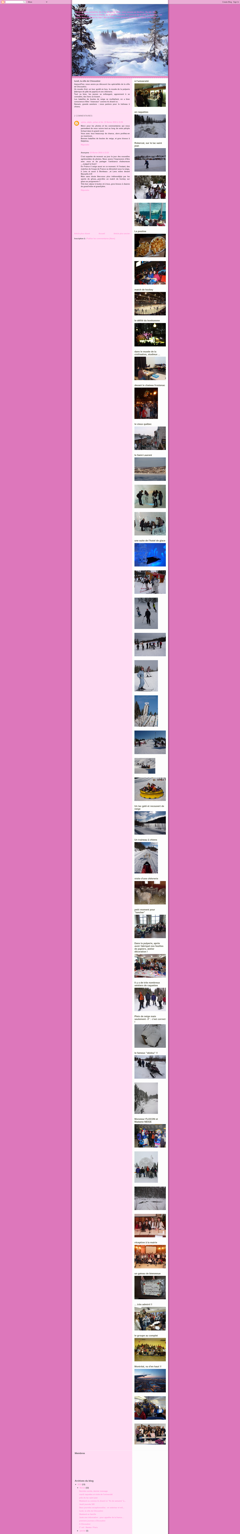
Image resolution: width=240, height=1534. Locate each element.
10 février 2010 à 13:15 (99, 153)
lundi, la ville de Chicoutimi (91, 1511)
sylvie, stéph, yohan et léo (92, 122)
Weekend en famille (87, 1514)
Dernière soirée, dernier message (93, 1491)
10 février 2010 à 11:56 (113, 122)
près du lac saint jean (88, 1498)
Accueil (102, 234)
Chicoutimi (84, 8)
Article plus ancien (122, 234)
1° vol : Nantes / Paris (88, 1527)
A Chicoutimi (84, 1524)
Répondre (85, 145)
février (83, 1488)
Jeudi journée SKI (87, 1504)
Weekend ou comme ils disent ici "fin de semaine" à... (102, 1501)
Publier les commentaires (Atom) (101, 239)
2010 (80, 1484)
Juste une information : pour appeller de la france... (101, 1517)
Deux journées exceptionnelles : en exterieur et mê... (101, 1508)
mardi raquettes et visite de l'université (95, 1494)
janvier (83, 1531)
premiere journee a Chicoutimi (92, 1521)
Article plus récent (82, 234)
